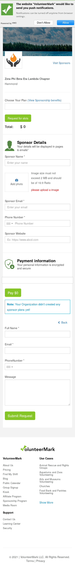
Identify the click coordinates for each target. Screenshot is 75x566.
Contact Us (9, 519)
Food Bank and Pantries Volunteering (52, 492)
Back (63, 322)
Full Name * (12, 328)
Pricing (7, 469)
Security (7, 528)
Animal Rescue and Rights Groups (54, 466)
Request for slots (18, 118)
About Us (8, 465)
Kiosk (6, 492)
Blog (5, 478)
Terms (30, 561)
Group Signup (10, 487)
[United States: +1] (9, 223)
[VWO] (16, 23)
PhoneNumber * (14, 360)
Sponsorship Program (15, 501)
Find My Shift (10, 474)
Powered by (6, 23)
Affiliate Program (12, 496)
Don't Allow (43, 22)
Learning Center (11, 523)
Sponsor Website (15, 233)
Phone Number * (15, 217)
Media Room (10, 505)
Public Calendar (11, 483)
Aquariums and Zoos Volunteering (50, 473)
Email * (9, 344)
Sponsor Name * (15, 156)
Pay (13, 292)
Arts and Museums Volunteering (50, 480)
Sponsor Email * (14, 201)
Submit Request (20, 415)
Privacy (40, 561)
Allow (65, 22)
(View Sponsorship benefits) (45, 100)
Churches (44, 486)
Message (10, 377)
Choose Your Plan (16, 100)
